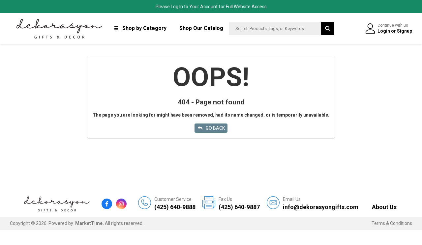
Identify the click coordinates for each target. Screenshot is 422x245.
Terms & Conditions (392, 223)
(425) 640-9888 (175, 203)
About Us (384, 207)
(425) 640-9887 (239, 203)
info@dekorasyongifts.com (320, 203)
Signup (404, 31)
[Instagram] (121, 204)
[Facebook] (107, 204)
